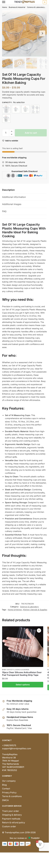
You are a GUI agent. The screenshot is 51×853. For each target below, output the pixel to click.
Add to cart (31, 132)
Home (4, 7)
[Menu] (6, 2)
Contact (6, 788)
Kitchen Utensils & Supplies (35, 609)
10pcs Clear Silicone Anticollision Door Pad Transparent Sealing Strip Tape (22, 673)
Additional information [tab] (14, 197)
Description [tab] (8, 189)
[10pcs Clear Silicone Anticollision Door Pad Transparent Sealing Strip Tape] (22, 646)
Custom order (9, 826)
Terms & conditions (12, 796)
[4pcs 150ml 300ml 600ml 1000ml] (35, 109)
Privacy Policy (9, 792)
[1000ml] (6, 109)
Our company (9, 781)
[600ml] (6, 118)
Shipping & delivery (12, 814)
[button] (42, 33)
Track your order (10, 811)
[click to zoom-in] (25, 33)
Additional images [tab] (11, 204)
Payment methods (11, 818)
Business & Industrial (17, 7)
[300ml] (25, 109)
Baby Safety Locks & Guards (15, 670)
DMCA (5, 800)
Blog (4, 784)
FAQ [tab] (4, 211)
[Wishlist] (39, 630)
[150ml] (16, 109)
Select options (23, 684)
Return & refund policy (13, 822)
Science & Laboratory (36, 7)
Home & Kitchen (15, 609)
